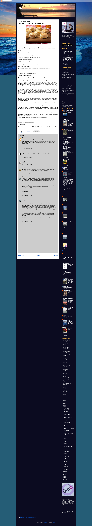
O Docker (23, 167)
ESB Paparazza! (70, 205)
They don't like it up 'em (68, 415)
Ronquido (65, 453)
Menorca (22, 132)
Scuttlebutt (69, 88)
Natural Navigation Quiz (68, 420)
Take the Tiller (65, 286)
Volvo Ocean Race (66, 392)
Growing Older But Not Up (67, 51)
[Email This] (34, 131)
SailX (64, 381)
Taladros (65, 441)
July (65, 459)
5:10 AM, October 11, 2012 (27, 195)
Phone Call (66, 427)
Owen (64, 372)
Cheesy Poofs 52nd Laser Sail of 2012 (68, 434)
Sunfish (64, 362)
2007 (64, 477)
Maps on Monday (66, 379)
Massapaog (65, 384)
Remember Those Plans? (67, 251)
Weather (64, 356)
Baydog (23, 161)
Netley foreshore (70, 130)
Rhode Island (65, 361)
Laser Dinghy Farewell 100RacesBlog (67, 258)
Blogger (53, 522)
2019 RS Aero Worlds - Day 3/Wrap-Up (70, 236)
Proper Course (30, 8)
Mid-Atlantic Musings (67, 221)
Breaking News (66, 430)
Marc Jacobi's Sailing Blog (68, 233)
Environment (65, 377)
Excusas (65, 444)
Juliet (64, 394)
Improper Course (69, 86)
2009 (64, 474)
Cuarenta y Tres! (67, 451)
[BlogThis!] (35, 131)
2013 (64, 405)
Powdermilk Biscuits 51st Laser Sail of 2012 (31, 23)
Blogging (64, 345)
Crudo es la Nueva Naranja (68, 446)
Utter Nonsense (65, 340)
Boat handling (65, 347)
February (65, 467)
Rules (64, 370)
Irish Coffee (65, 63)
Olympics (64, 359)
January (65, 469)
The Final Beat (66, 141)
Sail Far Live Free (66, 212)
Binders (65, 425)
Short (65, 423)
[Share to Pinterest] (38, 131)
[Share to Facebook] (37, 131)
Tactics (64, 366)
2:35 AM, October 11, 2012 (27, 187)
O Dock (64, 327)
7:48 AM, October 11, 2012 (27, 221)
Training (64, 343)
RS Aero (64, 344)
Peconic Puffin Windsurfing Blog (66, 188)
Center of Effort (66, 319)
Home (38, 255)
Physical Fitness (66, 363)
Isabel (64, 387)
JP (22, 137)
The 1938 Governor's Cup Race (70, 223)
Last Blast (65, 431)
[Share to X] (36, 131)
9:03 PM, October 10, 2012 (27, 157)
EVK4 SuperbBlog (66, 72)
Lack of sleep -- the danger (67, 316)
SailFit (64, 391)
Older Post (55, 255)
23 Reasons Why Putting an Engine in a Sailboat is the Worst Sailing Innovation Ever (68, 58)
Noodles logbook (66, 151)
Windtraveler (65, 278)
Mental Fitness (65, 354)
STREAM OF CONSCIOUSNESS (66, 120)
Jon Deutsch (65, 146)
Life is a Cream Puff (67, 137)
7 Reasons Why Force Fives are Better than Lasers (68, 61)
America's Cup (65, 351)
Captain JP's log (66, 171)
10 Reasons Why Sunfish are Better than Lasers (68, 56)
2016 (64, 400)
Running (64, 355)
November (66, 409)
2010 (64, 473)
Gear (63, 358)
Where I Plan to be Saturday (69, 428)
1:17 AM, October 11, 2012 (27, 173)
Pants (65, 438)
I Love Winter (65, 64)
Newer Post (21, 255)
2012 (64, 406)
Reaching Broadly (66, 290)
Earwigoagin (69, 78)
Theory (64, 388)
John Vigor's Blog (66, 315)
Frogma (68, 69)
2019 (64, 398)
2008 (64, 476)
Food (63, 376)
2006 (64, 479)
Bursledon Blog (66, 129)
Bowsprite (65, 167)
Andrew (64, 390)
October (65, 411)
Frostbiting (64, 348)
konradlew (45, 522)
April (65, 464)
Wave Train (65, 271)
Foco (64, 454)
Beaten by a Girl (67, 440)
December (66, 408)
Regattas (64, 341)
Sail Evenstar (65, 250)
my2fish (23, 152)
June (65, 461)
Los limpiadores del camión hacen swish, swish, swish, (69, 449)
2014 (64, 403)
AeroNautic (65, 335)
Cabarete (64, 369)
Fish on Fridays (65, 365)
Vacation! (69, 112)
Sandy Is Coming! (67, 414)
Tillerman (24, 176)
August (65, 458)
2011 (64, 471)
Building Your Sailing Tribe (67, 287)
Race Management (66, 383)
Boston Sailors (66, 253)
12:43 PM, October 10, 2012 (27, 148)
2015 (64, 402)
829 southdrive (66, 159)
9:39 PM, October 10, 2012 (27, 164)
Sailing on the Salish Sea (68, 179)
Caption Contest (66, 412)
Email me (63, 40)
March (65, 466)
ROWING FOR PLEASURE (68, 307)
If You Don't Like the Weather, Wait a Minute (70, 301)
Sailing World (64, 91)
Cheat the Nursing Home (68, 419)
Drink (64, 380)
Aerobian (64, 229)
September (66, 456)
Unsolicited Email (67, 422)
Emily (64, 350)
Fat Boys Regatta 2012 (68, 417)
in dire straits (65, 168)
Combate (65, 443)
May (65, 463)
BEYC (64, 373)
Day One (64, 138)
